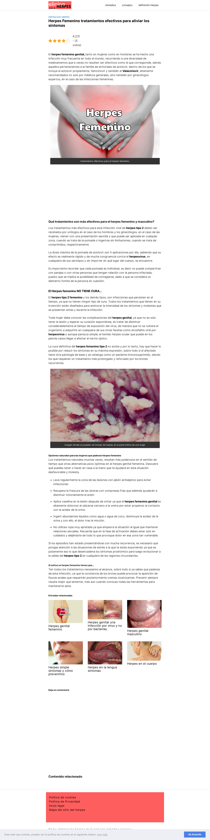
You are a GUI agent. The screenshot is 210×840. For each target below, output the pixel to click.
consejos (127, 5)
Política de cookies (62, 797)
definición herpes (148, 5)
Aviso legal (56, 805)
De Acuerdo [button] (194, 834)
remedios (110, 5)
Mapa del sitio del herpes (67, 809)
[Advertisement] (105, 192)
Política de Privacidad (64, 801)
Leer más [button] (102, 834)
